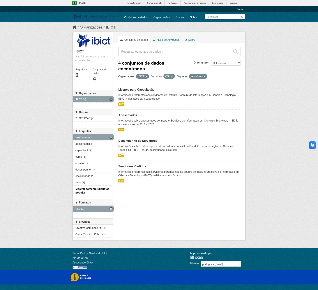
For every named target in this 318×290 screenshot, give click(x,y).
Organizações (161, 17)
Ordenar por (201, 62)
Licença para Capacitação (136, 89)
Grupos (180, 17)
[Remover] (146, 76)
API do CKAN (80, 258)
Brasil (82, 3)
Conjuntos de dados (136, 17)
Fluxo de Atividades (167, 39)
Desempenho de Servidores (137, 140)
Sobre (193, 17)
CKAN (196, 257)
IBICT (110, 27)
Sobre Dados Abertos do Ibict (90, 253)
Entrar (240, 9)
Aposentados (127, 115)
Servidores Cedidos (132, 166)
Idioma (194, 263)
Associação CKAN (83, 262)
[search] (235, 51)
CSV (121, 104)
